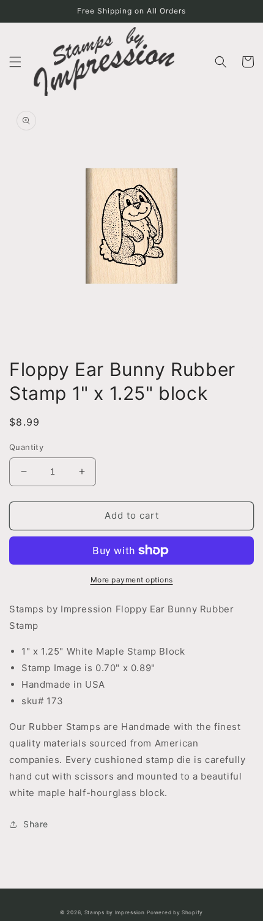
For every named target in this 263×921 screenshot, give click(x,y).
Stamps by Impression (114, 912)
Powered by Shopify (175, 912)
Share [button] (35, 824)
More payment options (132, 579)
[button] (15, 61)
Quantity (26, 447)
